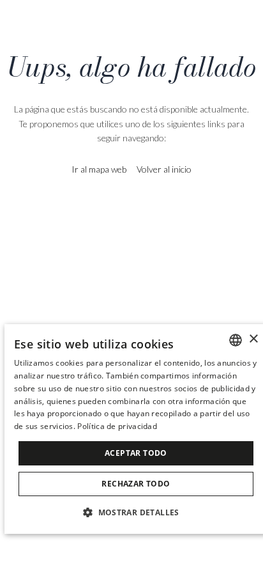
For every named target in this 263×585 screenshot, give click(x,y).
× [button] (253, 339)
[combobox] (235, 340)
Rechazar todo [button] (135, 483)
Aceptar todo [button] (136, 453)
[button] (136, 511)
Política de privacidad (117, 426)
